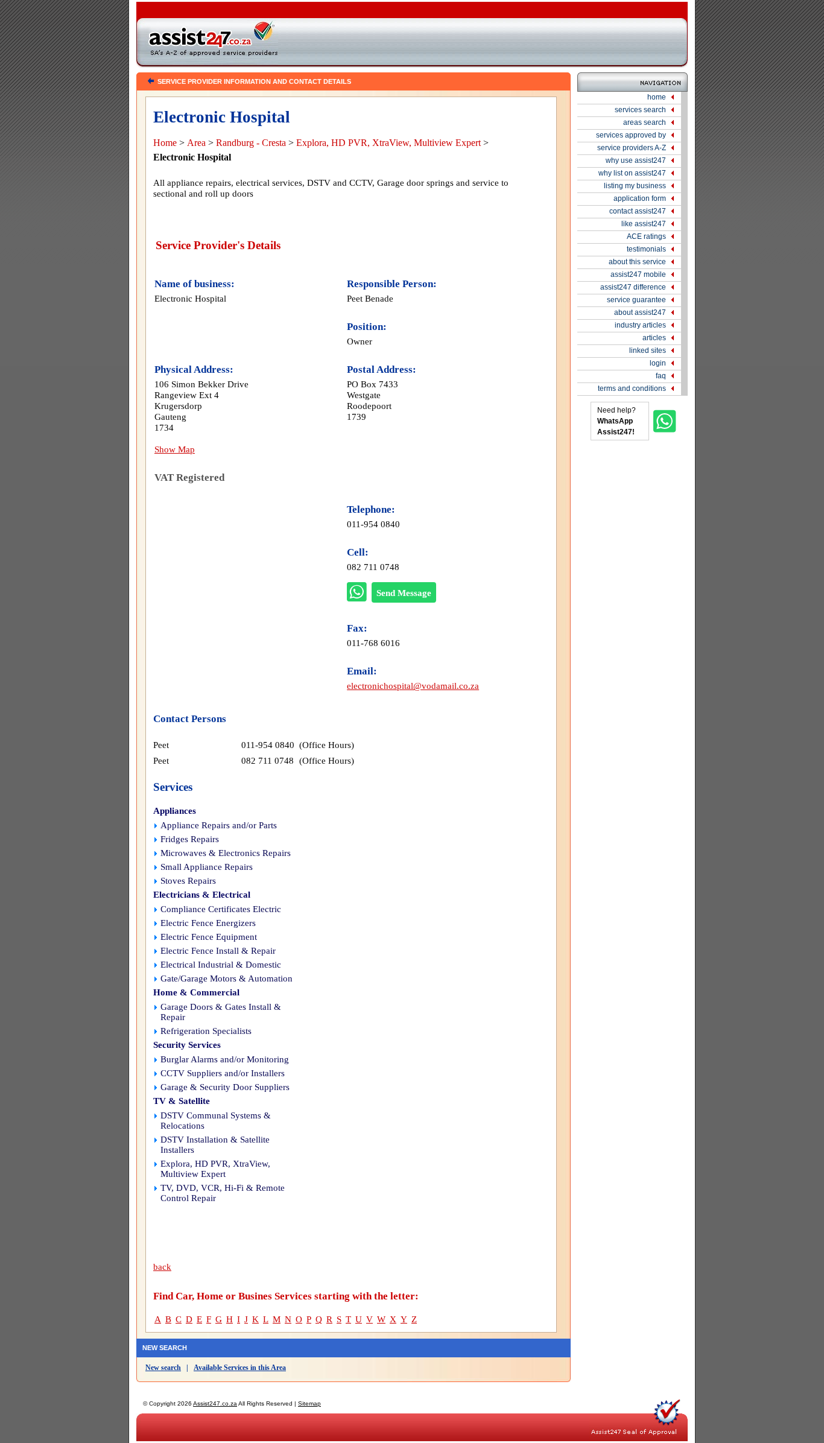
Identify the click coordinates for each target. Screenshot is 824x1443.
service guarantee (636, 300)
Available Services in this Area (240, 1367)
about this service (637, 262)
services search (640, 110)
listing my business (635, 186)
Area (196, 143)
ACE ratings (646, 236)
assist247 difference (633, 287)
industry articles (640, 325)
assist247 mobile (638, 274)
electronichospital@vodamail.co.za (413, 685)
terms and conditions (632, 388)
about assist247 (640, 312)
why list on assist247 (632, 173)
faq (661, 376)
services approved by (631, 135)
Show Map (174, 449)
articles (654, 338)
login (658, 363)
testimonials (646, 249)
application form (639, 198)
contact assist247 (637, 211)
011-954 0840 (373, 524)
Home (165, 143)
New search (163, 1367)
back (162, 1267)
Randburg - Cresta (251, 143)
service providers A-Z (631, 148)
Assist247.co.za (215, 1403)
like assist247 (643, 224)
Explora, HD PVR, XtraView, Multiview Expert (388, 143)
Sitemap (309, 1403)
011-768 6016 (373, 643)
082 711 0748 (373, 567)
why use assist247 (636, 160)
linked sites (647, 350)
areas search (644, 122)
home (656, 97)
